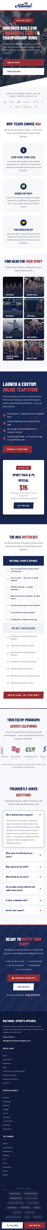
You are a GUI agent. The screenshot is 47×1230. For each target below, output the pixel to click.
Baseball (6, 1097)
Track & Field (7, 1113)
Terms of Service (29, 1218)
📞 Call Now (12, 1225)
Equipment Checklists (10, 1071)
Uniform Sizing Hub (9, 1067)
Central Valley (25, 1200)
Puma (5, 1155)
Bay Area (36, 1200)
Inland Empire (12, 1200)
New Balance (7, 1143)
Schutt (5, 1163)
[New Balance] (18, 94)
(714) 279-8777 (32, 987)
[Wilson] (28, 99)
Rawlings (6, 1147)
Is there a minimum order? (23, 892)
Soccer (5, 1105)
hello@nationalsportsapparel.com (16, 1033)
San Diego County (15, 1190)
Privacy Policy (17, 1218)
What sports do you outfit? (23, 859)
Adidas (5, 1136)
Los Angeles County (30, 1186)
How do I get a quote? (23, 902)
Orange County (15, 1186)
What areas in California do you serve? (23, 847)
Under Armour (8, 1140)
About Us (6, 1075)
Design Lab (7, 1055)
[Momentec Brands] (36, 99)
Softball (5, 1101)
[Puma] (42, 94)
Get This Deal (23, 498)
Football (6, 1090)
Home (5, 1048)
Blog (4, 1059)
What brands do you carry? (23, 869)
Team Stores (7, 1051)
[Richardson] (10, 99)
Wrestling (6, 1117)
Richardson (7, 1159)
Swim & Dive (7, 1121)
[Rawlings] (26, 94)
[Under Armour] (11, 94)
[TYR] (35, 94)
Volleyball (6, 1109)
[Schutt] (18, 99)
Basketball (6, 1093)
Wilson (5, 1167)
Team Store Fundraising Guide (14, 1063)
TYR (4, 1151)
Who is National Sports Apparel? (24, 807)
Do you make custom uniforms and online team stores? (23, 881)
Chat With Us (34, 1225)
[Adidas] (5, 94)
